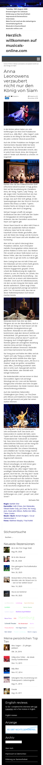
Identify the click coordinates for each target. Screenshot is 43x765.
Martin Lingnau (32, 632)
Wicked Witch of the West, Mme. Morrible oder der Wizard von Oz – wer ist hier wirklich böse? (24, 580)
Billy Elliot (15, 668)
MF (9, 96)
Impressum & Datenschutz (16, 16)
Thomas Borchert (9, 628)
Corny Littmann (16, 607)
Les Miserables (9, 603)
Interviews (10, 19)
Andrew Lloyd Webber (23, 612)
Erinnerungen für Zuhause (16, 11)
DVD (15, 618)
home (6, 64)
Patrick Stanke (27, 607)
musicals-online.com (14, 28)
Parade (14, 689)
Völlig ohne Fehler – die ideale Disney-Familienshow (22, 658)
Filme (11, 64)
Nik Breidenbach (23, 623)
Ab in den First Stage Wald (21, 548)
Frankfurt (31, 628)
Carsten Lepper (9, 612)
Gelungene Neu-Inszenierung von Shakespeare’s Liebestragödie (24, 679)
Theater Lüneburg (19, 632)
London (7, 607)
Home (2, 2)
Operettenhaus (29, 603)
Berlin (32, 623)
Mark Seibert (8, 632)
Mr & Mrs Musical (18, 557)
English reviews (11, 715)
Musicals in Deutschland (16, 26)
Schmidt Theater (10, 623)
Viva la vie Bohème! (19, 592)
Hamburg (26, 617)
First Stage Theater (21, 628)
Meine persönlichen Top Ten (21, 640)
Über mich (9, 748)
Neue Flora (8, 618)
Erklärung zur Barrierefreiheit (18, 14)
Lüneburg (19, 603)
